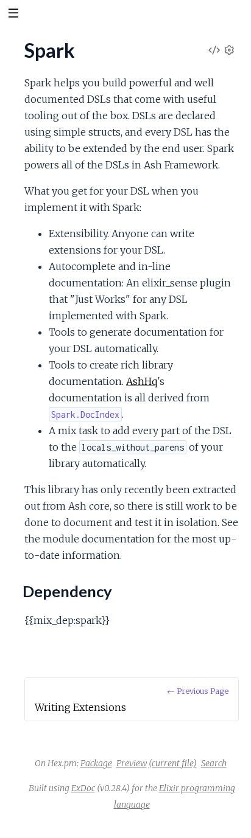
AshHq (141, 381)
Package (96, 763)
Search (214, 763)
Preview (131, 763)
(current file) (173, 763)
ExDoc (83, 788)
